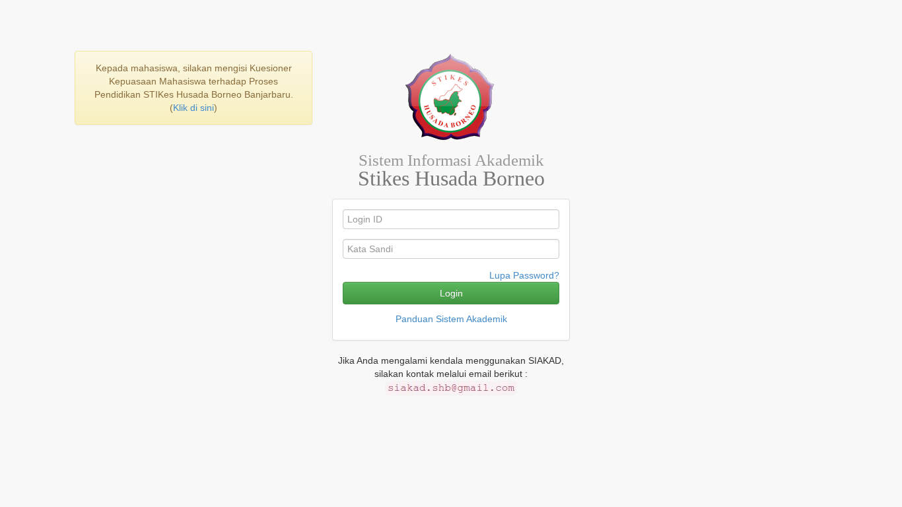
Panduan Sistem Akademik (451, 319)
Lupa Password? (524, 275)
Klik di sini (193, 107)
